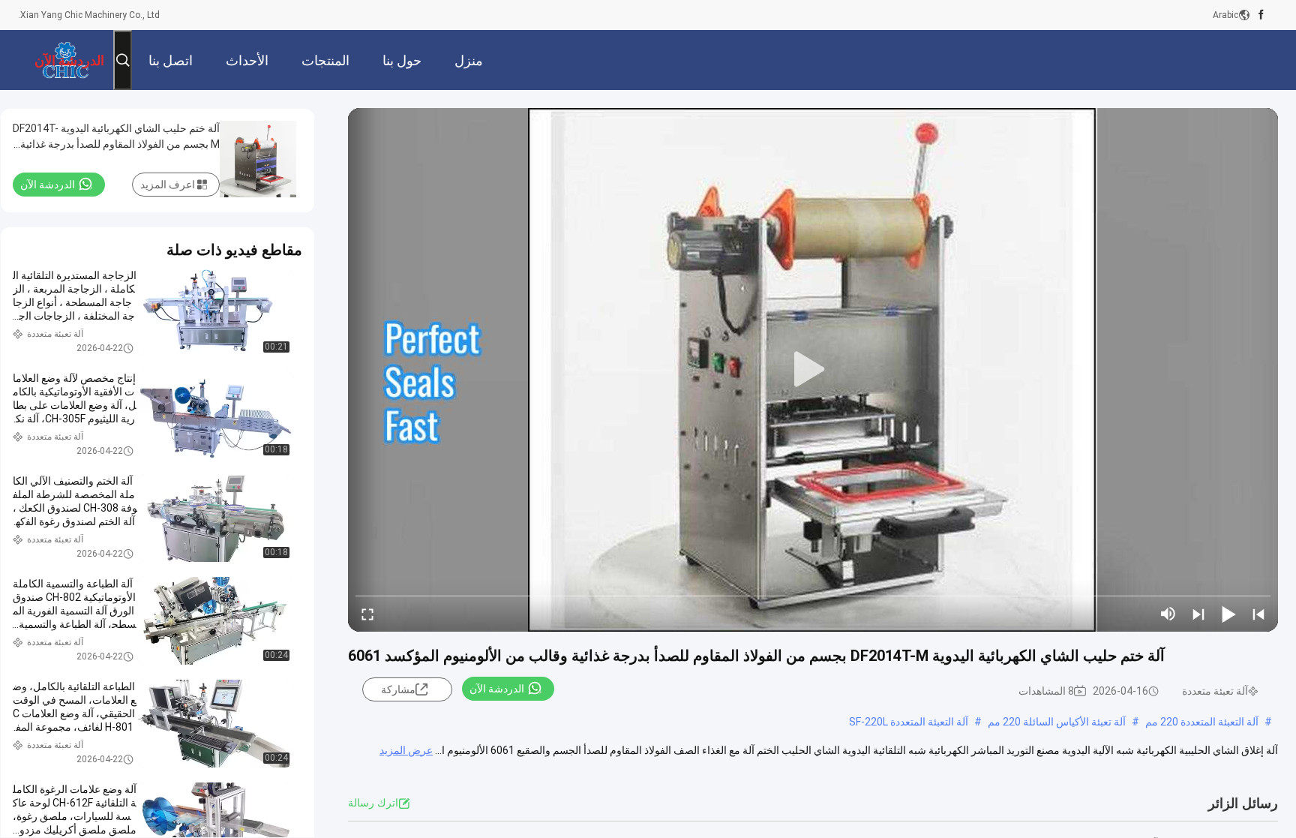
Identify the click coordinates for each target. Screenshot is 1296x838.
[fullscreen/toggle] (367, 613)
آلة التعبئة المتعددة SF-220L (908, 722)
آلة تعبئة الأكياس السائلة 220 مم (1057, 722)
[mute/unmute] (1169, 613)
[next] (1199, 613)
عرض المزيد (406, 750)
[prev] (1259, 613)
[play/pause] (1229, 613)
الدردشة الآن (497, 689)
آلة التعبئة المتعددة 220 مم (1201, 722)
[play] (813, 370)
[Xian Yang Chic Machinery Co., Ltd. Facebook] (1261, 15)
